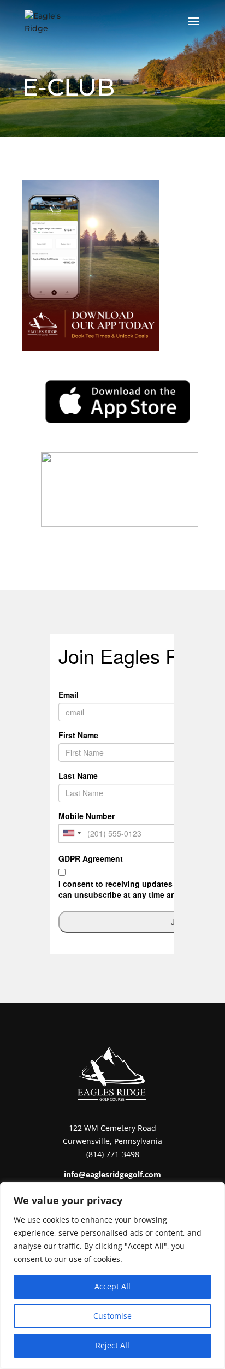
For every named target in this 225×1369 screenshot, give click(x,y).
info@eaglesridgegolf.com (112, 1174)
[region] (112, 1275)
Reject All (112, 1345)
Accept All (112, 1286)
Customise (112, 1316)
